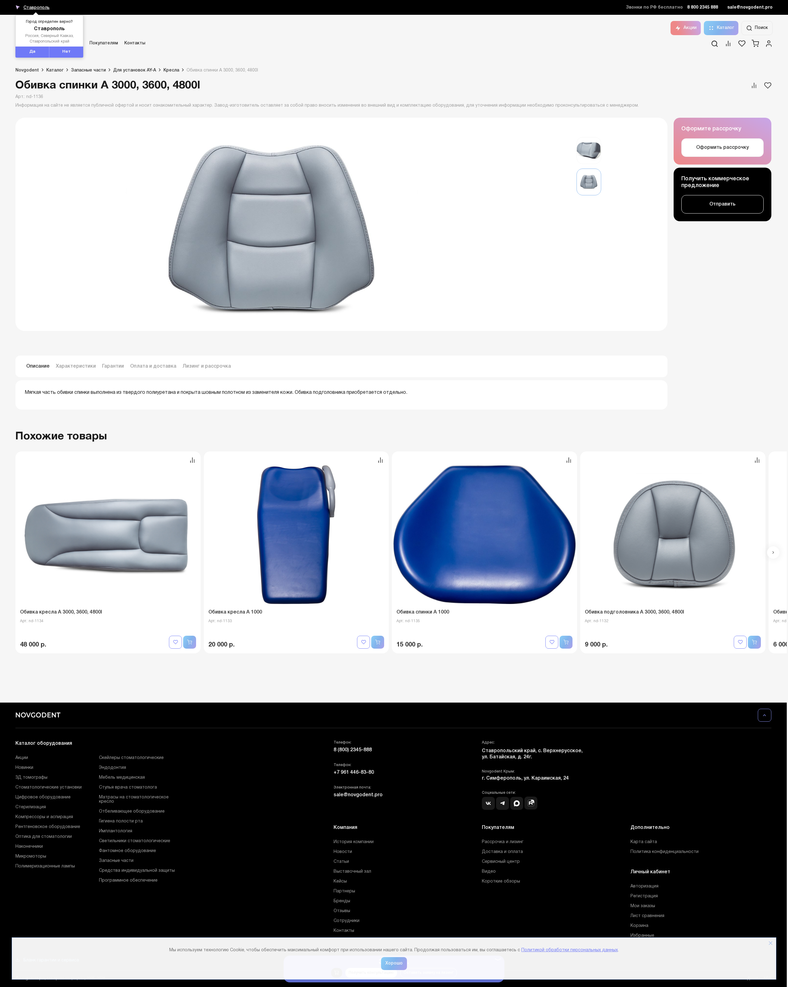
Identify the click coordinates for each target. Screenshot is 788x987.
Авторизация (644, 886)
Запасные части (116, 861)
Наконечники (29, 847)
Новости (343, 852)
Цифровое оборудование (43, 797)
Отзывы (342, 911)
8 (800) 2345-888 (353, 750)
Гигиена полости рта (121, 821)
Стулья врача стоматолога (128, 787)
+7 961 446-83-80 (354, 772)
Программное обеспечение (128, 881)
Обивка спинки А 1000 (422, 612)
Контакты (134, 43)
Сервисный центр (501, 862)
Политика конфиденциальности (664, 852)
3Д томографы (31, 778)
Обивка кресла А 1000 (235, 612)
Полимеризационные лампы (45, 866)
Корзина (639, 926)
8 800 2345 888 (702, 8)
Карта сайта (643, 842)
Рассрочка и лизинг (502, 842)
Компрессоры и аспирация (44, 817)
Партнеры (344, 891)
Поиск (761, 28)
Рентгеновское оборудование (47, 827)
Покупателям (103, 43)
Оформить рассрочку (722, 147)
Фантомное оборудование (127, 851)
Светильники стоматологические (134, 841)
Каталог (725, 28)
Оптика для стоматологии (43, 837)
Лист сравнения (647, 916)
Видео (489, 872)
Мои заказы (642, 906)
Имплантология (115, 831)
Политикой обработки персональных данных (569, 950)
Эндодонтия (112, 768)
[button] (773, 552)
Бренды (342, 901)
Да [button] (32, 52)
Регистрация (644, 896)
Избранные (642, 936)
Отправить (722, 204)
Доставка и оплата (502, 852)
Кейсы (340, 881)
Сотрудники (346, 921)
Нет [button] (66, 52)
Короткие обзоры (501, 881)
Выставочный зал (352, 872)
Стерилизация (30, 807)
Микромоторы (30, 856)
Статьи (341, 862)
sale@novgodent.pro (750, 8)
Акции (689, 28)
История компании (354, 842)
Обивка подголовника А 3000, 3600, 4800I (634, 612)
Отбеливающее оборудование (132, 812)
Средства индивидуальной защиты (137, 871)
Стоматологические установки (48, 787)
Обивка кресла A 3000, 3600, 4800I (61, 612)
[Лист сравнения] (728, 45)
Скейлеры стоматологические (131, 758)
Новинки (24, 768)
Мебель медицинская (122, 778)
